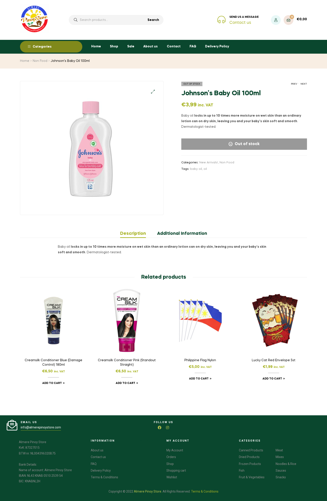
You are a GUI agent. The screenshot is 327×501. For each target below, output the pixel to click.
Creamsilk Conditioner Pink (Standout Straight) (127, 362)
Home (96, 46)
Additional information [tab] (182, 233)
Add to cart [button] (52, 383)
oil (205, 169)
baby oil (196, 169)
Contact (174, 46)
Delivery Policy (217, 46)
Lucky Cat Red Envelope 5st (273, 360)
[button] (153, 92)
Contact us (240, 23)
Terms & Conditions (204, 491)
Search (153, 20)
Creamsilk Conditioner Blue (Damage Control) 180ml (53, 362)
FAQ (193, 46)
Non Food (40, 61)
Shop (114, 46)
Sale (130, 46)
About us (150, 46)
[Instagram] (167, 427)
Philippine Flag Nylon (200, 360)
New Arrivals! (208, 162)
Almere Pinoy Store (147, 491)
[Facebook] (159, 427)
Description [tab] (133, 233)
